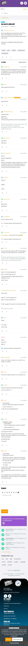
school (3, 562)
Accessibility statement (14, 575)
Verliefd (4, 565)
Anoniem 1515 (6, 153)
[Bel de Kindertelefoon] (21, 3)
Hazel (7, 547)
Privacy (5, 608)
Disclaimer (6, 606)
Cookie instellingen (20, 574)
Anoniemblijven (10, 538)
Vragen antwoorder (8, 30)
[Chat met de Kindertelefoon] (25, 3)
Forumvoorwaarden (8, 574)
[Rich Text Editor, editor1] (14, 501)
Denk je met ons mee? (10, 616)
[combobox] (14, 13)
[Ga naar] (2, 13)
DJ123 (4, 84)
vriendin (10, 565)
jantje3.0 (5, 177)
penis (8, 50)
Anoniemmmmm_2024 (9, 290)
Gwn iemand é (9, 529)
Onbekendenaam (8, 111)
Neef (4, 317)
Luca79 (5, 385)
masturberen (17, 559)
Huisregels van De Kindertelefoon (12, 603)
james (7, 534)
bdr (4, 337)
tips (3, 559)
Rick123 (5, 269)
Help (11, 559)
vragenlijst (23, 562)
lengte (3, 50)
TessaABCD (8, 543)
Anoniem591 (6, 357)
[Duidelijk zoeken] (26, 13)
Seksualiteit (5, 17)
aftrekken (9, 562)
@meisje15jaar (5, 235)
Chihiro (5, 248)
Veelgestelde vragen (9, 613)
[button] (25, 9)
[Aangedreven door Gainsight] (14, 571)
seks (7, 559)
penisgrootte (21, 50)
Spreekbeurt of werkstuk (10, 618)
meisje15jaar (6, 216)
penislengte (5, 53)
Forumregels (7, 601)
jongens (14, 50)
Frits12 (4, 372)
